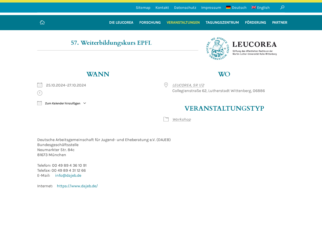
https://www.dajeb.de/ (77, 185)
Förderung (255, 22)
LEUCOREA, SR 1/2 (188, 85)
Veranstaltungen (183, 22)
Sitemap (143, 7)
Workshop (181, 119)
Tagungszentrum (222, 22)
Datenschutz (185, 7)
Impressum (211, 7)
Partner (279, 22)
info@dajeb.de (68, 175)
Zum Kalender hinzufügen (62, 103)
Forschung (150, 22)
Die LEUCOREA (121, 22)
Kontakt (162, 7)
